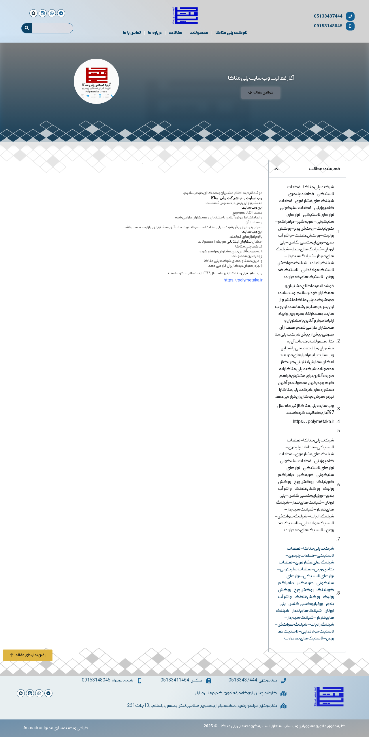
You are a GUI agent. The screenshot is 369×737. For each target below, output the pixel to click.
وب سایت (249, 207)
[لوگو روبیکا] (21, 693)
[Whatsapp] (39, 693)
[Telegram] (48, 693)
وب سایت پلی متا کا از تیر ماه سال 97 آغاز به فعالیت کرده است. (305, 409)
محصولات (198, 33)
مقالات (175, 33)
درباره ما (155, 33)
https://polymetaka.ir (313, 422)
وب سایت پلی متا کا (247, 273)
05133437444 (328, 16)
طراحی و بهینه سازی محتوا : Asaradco (55, 728)
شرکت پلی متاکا (231, 33)
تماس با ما (132, 33)
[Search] (27, 28)
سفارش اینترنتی (239, 241)
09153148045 (328, 26)
